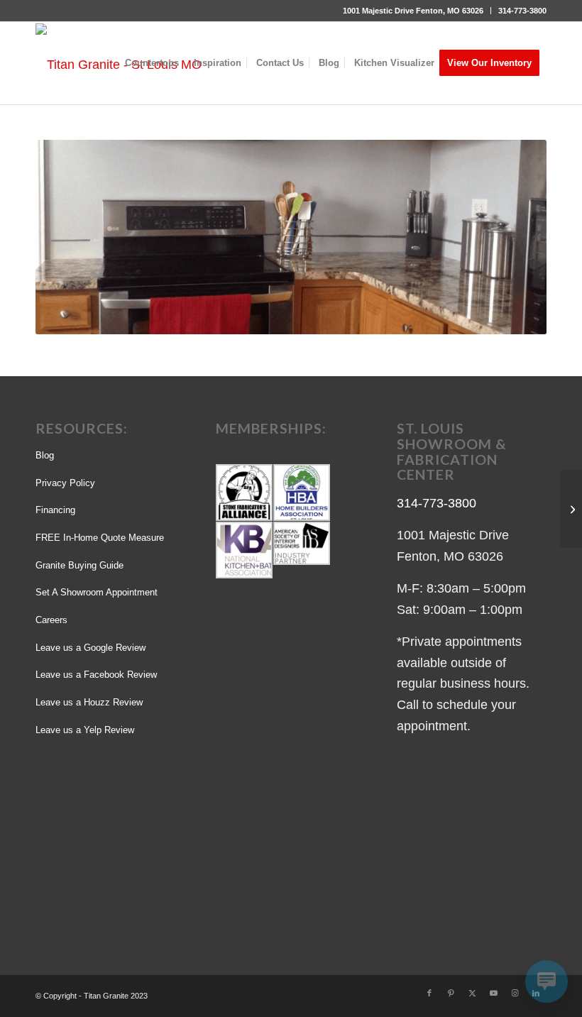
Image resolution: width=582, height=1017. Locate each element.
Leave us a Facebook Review (96, 674)
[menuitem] (413, 10)
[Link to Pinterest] (450, 993)
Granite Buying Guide (79, 565)
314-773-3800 (522, 10)
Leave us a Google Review (90, 647)
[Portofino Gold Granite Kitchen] (571, 509)
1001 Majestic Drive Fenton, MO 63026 (413, 10)
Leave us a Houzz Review (89, 702)
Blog (44, 455)
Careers (51, 620)
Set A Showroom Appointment (96, 592)
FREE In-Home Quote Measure (99, 537)
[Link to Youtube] (493, 993)
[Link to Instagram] (514, 993)
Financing (55, 510)
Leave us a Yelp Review (84, 730)
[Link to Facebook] (429, 993)
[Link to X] (472, 993)
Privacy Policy (65, 483)
